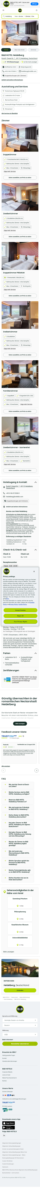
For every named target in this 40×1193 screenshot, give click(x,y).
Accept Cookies (20, 610)
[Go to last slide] (4, 138)
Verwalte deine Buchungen (9, 1061)
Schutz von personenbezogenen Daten (13, 1149)
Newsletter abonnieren (20, 1044)
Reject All (20, 616)
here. (7, 598)
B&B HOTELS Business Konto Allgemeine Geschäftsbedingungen (19, 1170)
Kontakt (4, 1058)
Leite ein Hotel (6, 1075)
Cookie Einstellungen (8, 1164)
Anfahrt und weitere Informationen (12, 80)
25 (35, 42)
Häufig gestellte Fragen (8, 1055)
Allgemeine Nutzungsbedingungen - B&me (13, 1155)
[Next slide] (36, 138)
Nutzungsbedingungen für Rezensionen (13, 1158)
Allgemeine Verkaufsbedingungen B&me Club (14, 1152)
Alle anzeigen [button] (6, 766)
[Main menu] (3, 10)
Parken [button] (6, 653)
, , (19, 58)
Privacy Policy (13, 604)
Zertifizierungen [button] (11, 670)
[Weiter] (36, 770)
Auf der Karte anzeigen (30, 62)
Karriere (4, 1081)
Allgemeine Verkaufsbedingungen (11, 1146)
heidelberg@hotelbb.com (28, 71)
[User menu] (36, 10)
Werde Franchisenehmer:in (9, 1078)
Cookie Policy (22, 604)
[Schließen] (2, 4)
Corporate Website (7, 1072)
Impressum (5, 1167)
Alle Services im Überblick (10, 113)
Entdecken (20, 990)
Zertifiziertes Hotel (10, 67)
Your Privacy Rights (20, 621)
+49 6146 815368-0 (10, 71)
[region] (20, 596)
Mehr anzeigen (20, 723)
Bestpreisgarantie (26, 67)
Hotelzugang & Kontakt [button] (15, 482)
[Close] (34, 571)
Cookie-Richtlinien (7, 1161)
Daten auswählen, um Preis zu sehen (20, 177)
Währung (5, 1030)
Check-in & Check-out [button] (14, 549)
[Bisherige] (3, 770)
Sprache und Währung (9, 1016)
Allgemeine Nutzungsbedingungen (11, 1143)
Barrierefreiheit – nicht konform (10, 1173)
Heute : (10, 566)
